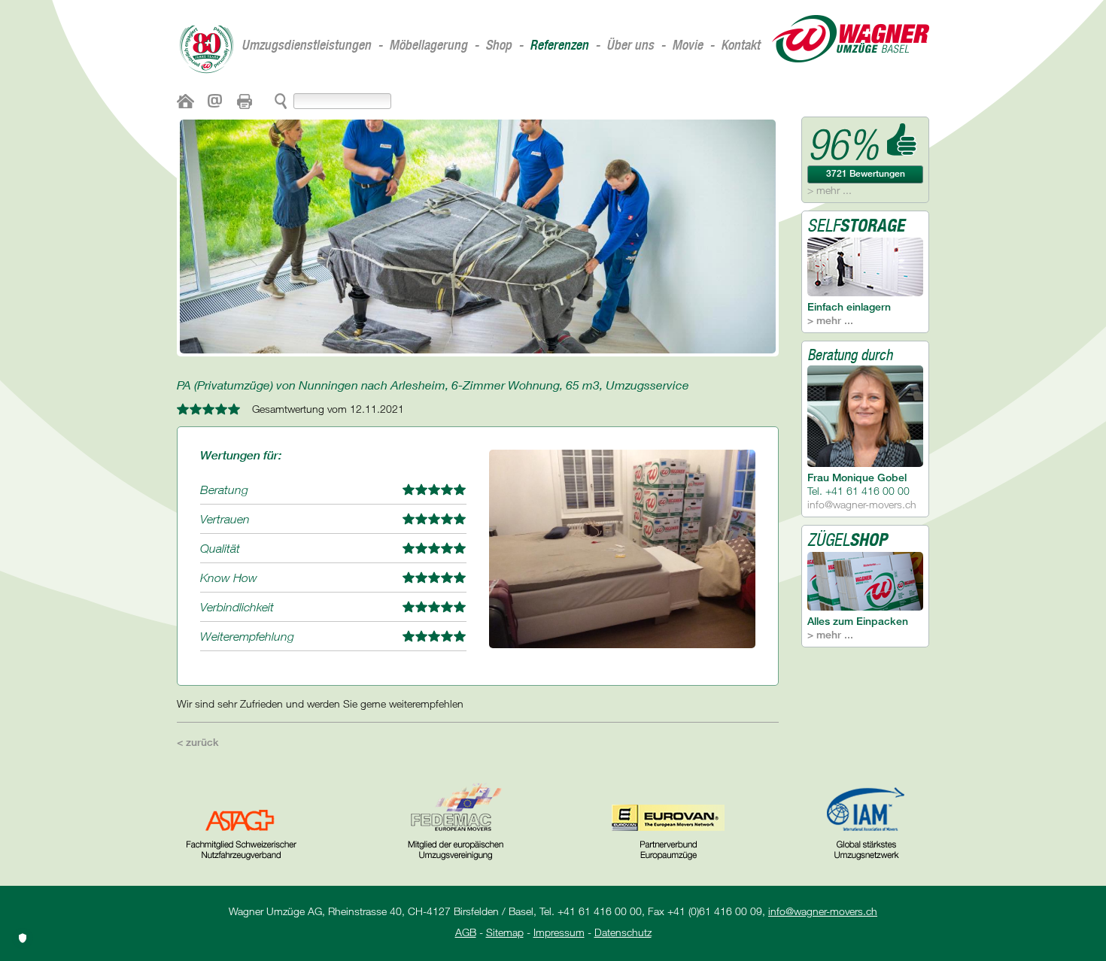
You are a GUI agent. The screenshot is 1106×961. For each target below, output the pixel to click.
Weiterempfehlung (247, 636)
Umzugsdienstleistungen (306, 44)
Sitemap (505, 932)
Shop (498, 44)
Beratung (224, 489)
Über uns (630, 44)
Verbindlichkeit (237, 607)
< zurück (198, 741)
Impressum (559, 932)
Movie (687, 44)
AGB (465, 932)
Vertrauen (225, 519)
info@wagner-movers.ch (861, 504)
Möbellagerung (428, 44)
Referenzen (559, 44)
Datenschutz (623, 932)
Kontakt (740, 44)
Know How (228, 577)
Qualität (220, 548)
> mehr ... (829, 189)
